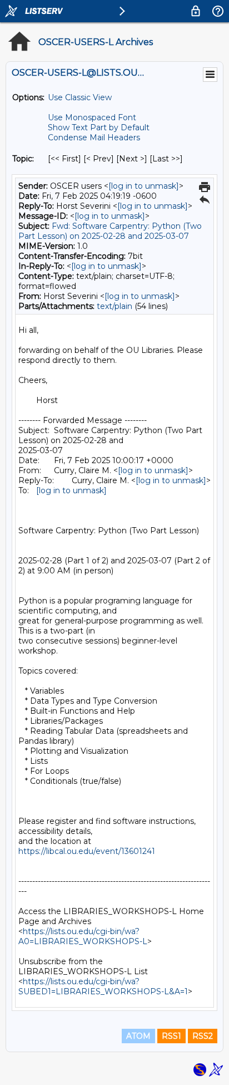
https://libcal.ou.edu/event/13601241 (86, 851)
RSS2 (202, 1036)
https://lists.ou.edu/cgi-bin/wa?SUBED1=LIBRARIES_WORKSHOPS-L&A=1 (103, 986)
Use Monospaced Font (92, 117)
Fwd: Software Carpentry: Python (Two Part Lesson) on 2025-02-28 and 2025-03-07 (110, 231)
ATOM (138, 1036)
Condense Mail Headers (94, 137)
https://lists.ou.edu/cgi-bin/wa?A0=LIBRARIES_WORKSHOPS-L (82, 936)
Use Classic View (80, 97)
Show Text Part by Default (99, 127)
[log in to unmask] (143, 186)
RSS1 (171, 1036)
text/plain (114, 306)
